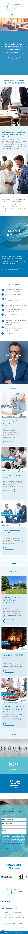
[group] (14, 766)
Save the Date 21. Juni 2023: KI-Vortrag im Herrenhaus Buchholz (12, 600)
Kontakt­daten (12, 923)
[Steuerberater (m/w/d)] (14, 459)
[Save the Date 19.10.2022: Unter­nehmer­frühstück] (14, 690)
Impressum (6, 927)
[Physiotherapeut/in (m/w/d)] (14, 405)
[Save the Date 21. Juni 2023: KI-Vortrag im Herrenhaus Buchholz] (14, 585)
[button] (14, 365)
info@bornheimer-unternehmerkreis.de (12, 843)
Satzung (20, 923)
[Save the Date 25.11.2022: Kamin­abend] (14, 639)
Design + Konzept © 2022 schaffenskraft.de (14, 932)
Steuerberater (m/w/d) (12, 475)
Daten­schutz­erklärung (17, 927)
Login (5, 923)
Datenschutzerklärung (15, 835)
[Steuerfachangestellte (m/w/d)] (14, 514)
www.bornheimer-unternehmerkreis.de (14, 917)
